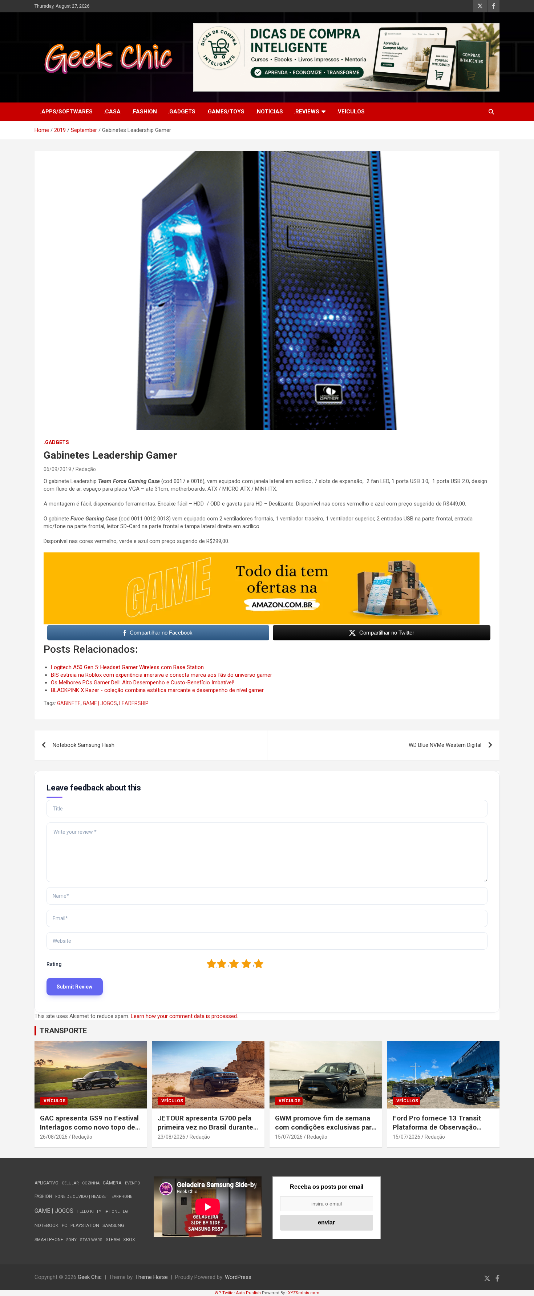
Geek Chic (90, 1277)
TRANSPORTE (63, 1030)
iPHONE (112, 1211)
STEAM (113, 1239)
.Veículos (350, 111)
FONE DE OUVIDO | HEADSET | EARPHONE (93, 1196)
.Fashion (144, 111)
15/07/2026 (289, 1137)
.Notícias (269, 111)
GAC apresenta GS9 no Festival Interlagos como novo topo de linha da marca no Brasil (89, 1127)
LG (125, 1211)
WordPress (238, 1277)
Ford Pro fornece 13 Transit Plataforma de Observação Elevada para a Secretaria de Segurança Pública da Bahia (438, 1131)
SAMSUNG (113, 1225)
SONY (71, 1239)
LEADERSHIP (134, 703)
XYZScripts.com (303, 1293)
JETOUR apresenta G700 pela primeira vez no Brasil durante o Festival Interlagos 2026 (208, 1127)
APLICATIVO (46, 1183)
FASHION (43, 1196)
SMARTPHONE (49, 1239)
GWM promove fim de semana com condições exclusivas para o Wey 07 (325, 1127)
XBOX (129, 1239)
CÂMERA (112, 1183)
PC (64, 1225)
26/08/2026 (54, 1137)
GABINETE (69, 703)
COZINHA (91, 1183)
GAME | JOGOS (100, 703)
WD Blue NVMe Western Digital (445, 745)
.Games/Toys (225, 111)
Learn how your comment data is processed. (184, 1016)
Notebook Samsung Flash (83, 745)
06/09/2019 (57, 469)
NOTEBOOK (46, 1225)
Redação (86, 469)
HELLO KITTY (89, 1211)
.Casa (112, 111)
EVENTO (132, 1183)
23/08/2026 (171, 1137)
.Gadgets (181, 111)
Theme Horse (151, 1277)
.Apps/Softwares (66, 111)
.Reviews (306, 111)
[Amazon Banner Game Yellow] (262, 556)
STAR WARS (91, 1239)
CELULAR (70, 1183)
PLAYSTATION (84, 1225)
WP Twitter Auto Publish (238, 1293)
